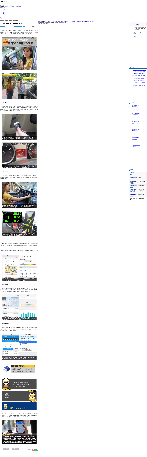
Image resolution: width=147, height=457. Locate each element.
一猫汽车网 (2, 26)
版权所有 (64, 22)
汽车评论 (19, 6)
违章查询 (13, 416)
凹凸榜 (131, 187)
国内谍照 (15, 6)
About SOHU (78, 21)
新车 (6, 6)
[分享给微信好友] (37, 450)
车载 (24, 26)
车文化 (4, 14)
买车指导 (4, 12)
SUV (8, 6)
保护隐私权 (72, 21)
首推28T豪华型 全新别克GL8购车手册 (140, 78)
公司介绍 (83, 21)
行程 (20, 33)
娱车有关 (131, 179)
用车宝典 (4, 13)
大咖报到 (132, 169)
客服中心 (63, 21)
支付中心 (50, 21)
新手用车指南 (15, 20)
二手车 (4, 15)
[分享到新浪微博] (33, 450)
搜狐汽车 (3, 18)
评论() (33, 26)
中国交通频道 (132, 191)
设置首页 (40, 21)
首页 (4, 9)
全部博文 (96, 21)
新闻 (4, 11)
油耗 (21, 26)
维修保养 (10, 20)
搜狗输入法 (45, 21)
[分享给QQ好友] (35, 450)
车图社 (131, 174)
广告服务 (59, 21)
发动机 (21, 106)
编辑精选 (132, 102)
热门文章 (132, 67)
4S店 (17, 106)
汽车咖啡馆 (132, 183)
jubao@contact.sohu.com (53, 23)
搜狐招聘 (54, 21)
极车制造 (131, 196)
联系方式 (67, 21)
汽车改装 (11, 6)
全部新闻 (92, 21)
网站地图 (88, 21)
